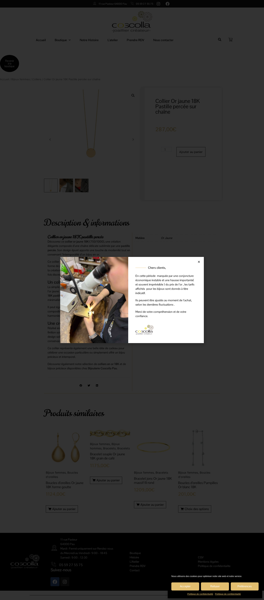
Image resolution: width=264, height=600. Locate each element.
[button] (199, 262)
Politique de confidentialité (200, 594)
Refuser (215, 586)
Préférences (244, 586)
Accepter (185, 586)
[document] (132, 300)
